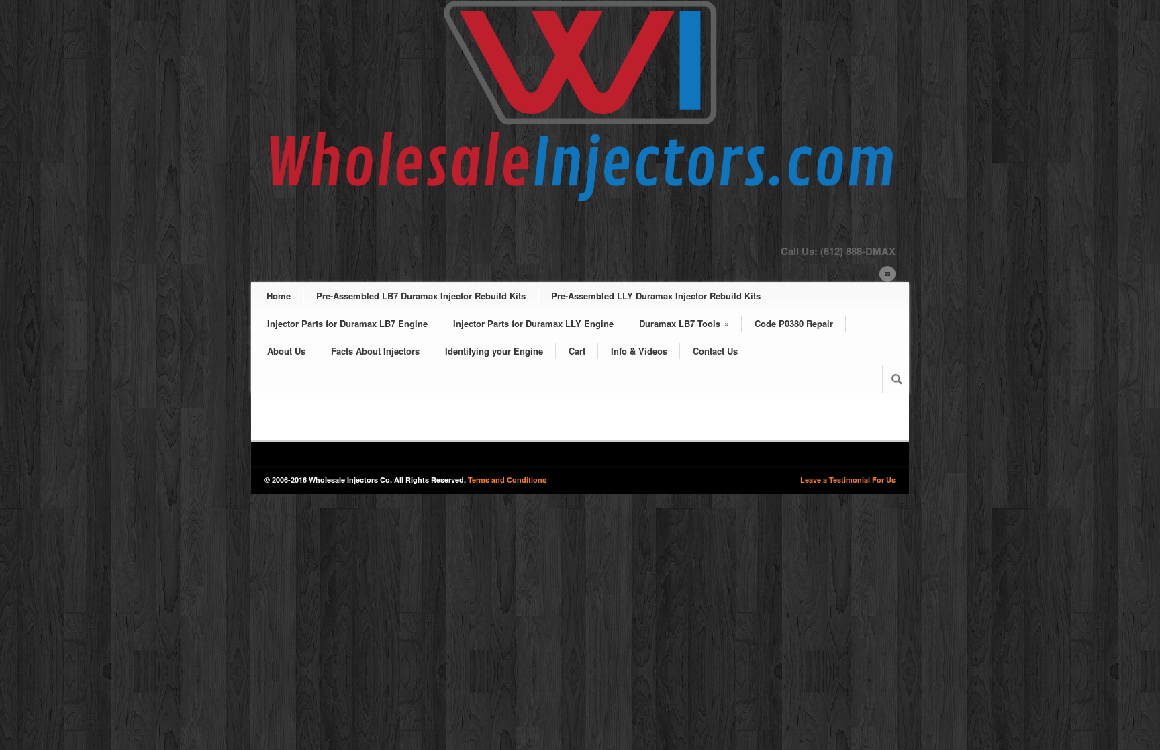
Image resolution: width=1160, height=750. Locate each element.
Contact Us (715, 350)
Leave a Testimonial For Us (848, 480)
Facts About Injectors (375, 350)
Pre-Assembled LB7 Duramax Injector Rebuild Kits (421, 295)
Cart (577, 350)
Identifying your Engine (494, 350)
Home (279, 295)
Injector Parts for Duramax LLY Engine (533, 323)
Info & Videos (639, 350)
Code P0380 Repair (794, 323)
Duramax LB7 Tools (684, 323)
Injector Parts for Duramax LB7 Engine (347, 323)
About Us (286, 350)
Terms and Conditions (507, 480)
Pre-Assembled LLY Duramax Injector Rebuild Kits (656, 295)
